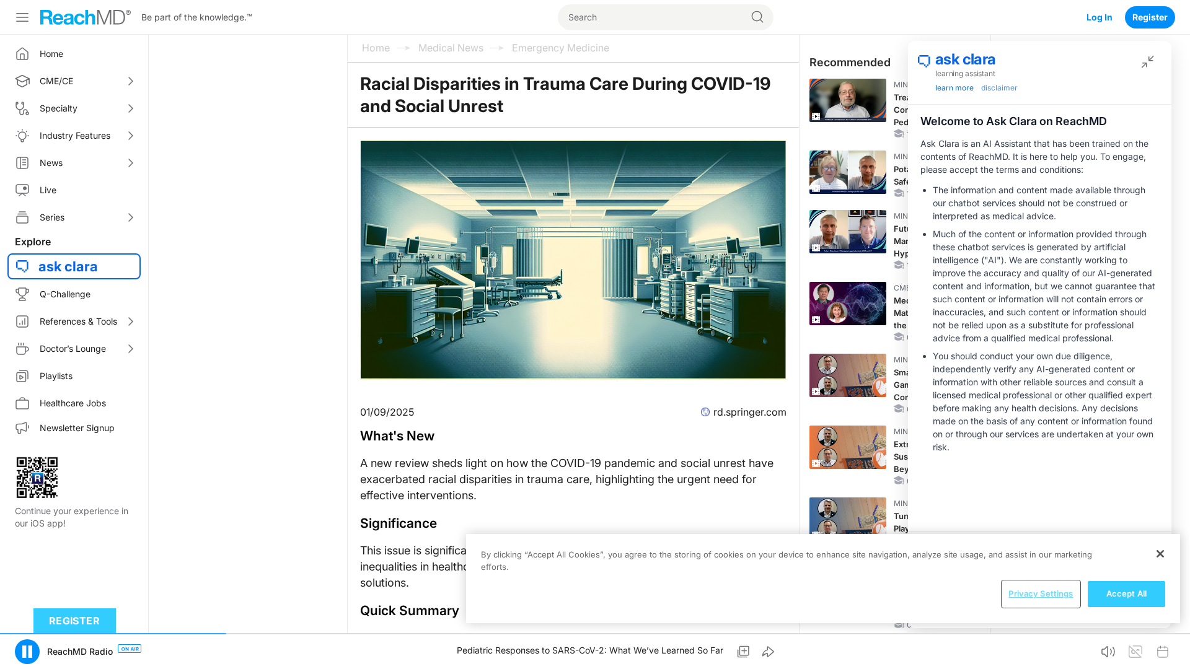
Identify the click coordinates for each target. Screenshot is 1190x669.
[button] (27, 651)
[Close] (1160, 553)
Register (1150, 17)
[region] (823, 578)
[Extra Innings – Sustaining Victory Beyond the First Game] (847, 447)
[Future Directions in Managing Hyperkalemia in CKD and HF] (847, 231)
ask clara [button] (68, 266)
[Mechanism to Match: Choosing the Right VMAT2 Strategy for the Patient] (847, 303)
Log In (1099, 17)
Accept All (1126, 593)
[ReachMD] (85, 17)
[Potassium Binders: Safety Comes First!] (847, 172)
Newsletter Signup (77, 427)
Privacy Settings (1040, 593)
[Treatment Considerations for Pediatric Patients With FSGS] (847, 100)
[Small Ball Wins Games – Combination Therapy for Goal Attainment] (847, 375)
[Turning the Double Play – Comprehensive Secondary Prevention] (847, 519)
